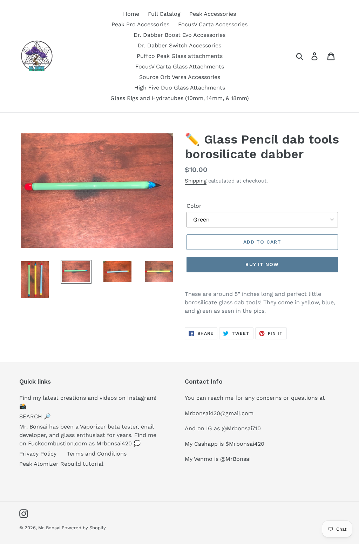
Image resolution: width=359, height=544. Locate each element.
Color (194, 206)
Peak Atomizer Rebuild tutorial (61, 463)
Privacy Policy (37, 453)
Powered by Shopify (84, 527)
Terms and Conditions (97, 453)
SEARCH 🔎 (35, 416)
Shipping (195, 181)
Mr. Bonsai (50, 527)
